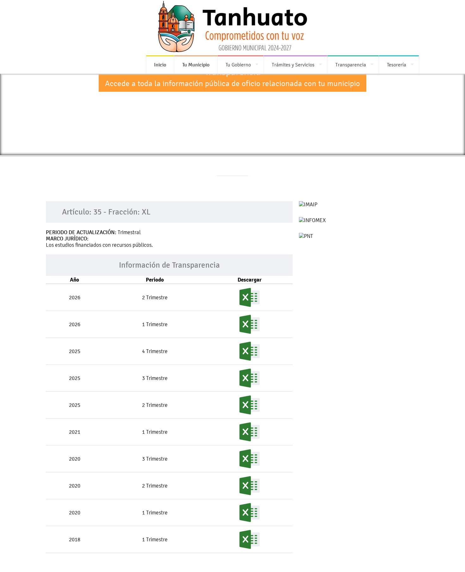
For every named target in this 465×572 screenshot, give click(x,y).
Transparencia (350, 65)
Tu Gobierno (238, 65)
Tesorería (396, 65)
